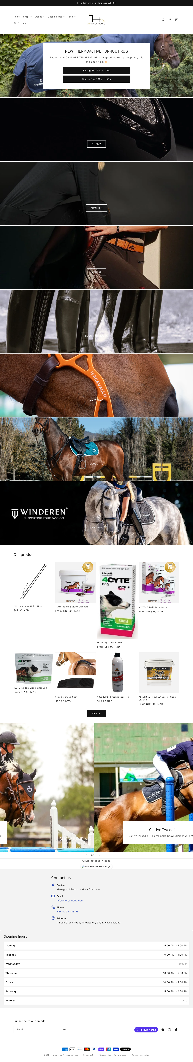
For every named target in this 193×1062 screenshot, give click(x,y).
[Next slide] (99, 855)
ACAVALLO (96, 399)
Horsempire (57, 1055)
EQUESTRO (96, 463)
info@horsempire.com (70, 900)
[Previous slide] (86, 855)
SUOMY (96, 144)
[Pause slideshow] (107, 855)
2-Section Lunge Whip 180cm (28, 606)
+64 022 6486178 (68, 911)
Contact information (140, 1055)
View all (96, 713)
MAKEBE (97, 271)
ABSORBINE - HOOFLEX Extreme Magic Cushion (157, 698)
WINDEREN (96, 527)
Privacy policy (104, 1055)
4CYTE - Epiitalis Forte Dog (110, 642)
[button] (27, 17)
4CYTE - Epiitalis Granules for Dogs (31, 687)
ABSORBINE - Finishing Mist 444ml (113, 696)
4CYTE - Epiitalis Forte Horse (153, 607)
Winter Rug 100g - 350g (96, 78)
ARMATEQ (97, 208)
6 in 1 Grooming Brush (66, 696)
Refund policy (89, 1055)
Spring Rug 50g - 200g (96, 70)
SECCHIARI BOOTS (96, 335)
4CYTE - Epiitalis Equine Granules (71, 606)
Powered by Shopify (72, 1055)
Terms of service (121, 1055)
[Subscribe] (64, 1029)
